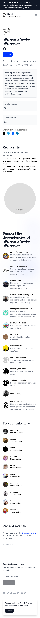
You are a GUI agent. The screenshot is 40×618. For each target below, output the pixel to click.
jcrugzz (13, 439)
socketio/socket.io (18, 369)
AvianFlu (13, 501)
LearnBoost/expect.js (19, 323)
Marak (12, 474)
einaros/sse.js (16, 393)
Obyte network (29, 533)
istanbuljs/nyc (16, 346)
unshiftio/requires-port (19, 266)
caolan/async (15, 280)
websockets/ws (16, 401)
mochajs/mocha (17, 334)
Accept (9, 611)
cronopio (13, 456)
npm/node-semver (18, 357)
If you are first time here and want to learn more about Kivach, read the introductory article (17, 5)
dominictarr (14, 483)
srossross (14, 492)
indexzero (14, 430)
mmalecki (14, 465)
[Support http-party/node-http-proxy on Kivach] (13, 133)
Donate (8, 54)
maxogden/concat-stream (21, 309)
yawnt (12, 448)
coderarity (14, 509)
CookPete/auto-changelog (21, 294)
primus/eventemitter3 (19, 252)
